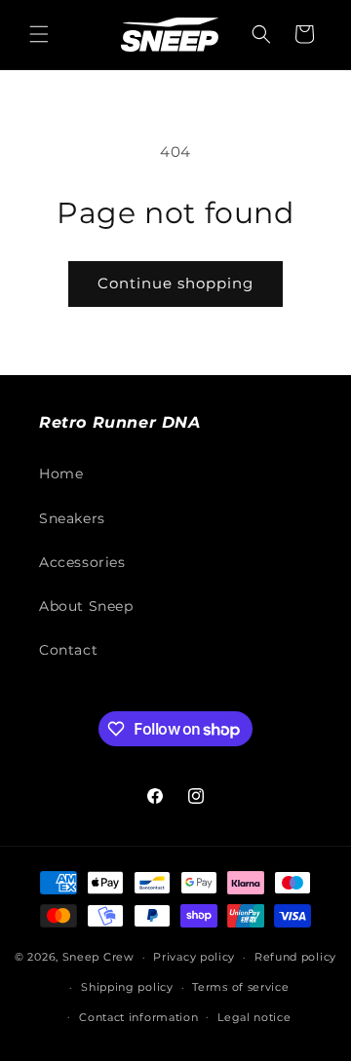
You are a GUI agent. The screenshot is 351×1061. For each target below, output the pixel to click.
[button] (39, 34)
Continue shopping (176, 283)
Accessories (82, 562)
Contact (68, 650)
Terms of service (240, 987)
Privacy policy (194, 957)
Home (61, 473)
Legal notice (254, 1017)
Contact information (138, 1017)
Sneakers (72, 518)
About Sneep (86, 606)
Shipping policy (127, 987)
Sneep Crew (98, 957)
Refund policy (295, 957)
